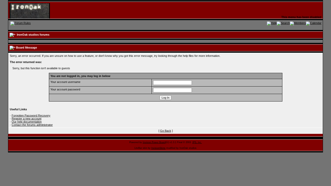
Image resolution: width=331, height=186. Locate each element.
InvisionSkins (158, 148)
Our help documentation (27, 121)
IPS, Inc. (197, 142)
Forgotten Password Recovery (31, 115)
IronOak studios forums (33, 34)
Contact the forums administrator (32, 124)
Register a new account (26, 118)
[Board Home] (34, 10)
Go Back (165, 130)
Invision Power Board (154, 142)
